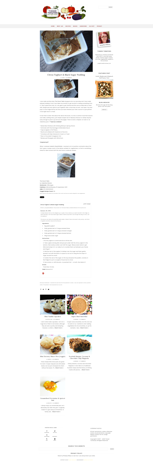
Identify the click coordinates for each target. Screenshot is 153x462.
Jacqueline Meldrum (49, 207)
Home (53, 26)
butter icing (49, 319)
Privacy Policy (67, 456)
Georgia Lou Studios (88, 459)
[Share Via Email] (48, 289)
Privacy (99, 26)
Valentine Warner (47, 183)
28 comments (56, 319)
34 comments (56, 403)
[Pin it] (45, 289)
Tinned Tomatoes (72, 459)
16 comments (82, 319)
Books (75, 26)
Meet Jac (60, 26)
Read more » (59, 328)
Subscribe (83, 26)
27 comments (82, 361)
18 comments (69, 77)
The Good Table (59, 101)
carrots (49, 359)
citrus (63, 77)
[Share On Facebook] (40, 289)
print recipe (87, 204)
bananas (76, 319)
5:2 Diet (91, 26)
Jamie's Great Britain (56, 146)
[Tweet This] (43, 289)
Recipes (68, 26)
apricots (49, 403)
